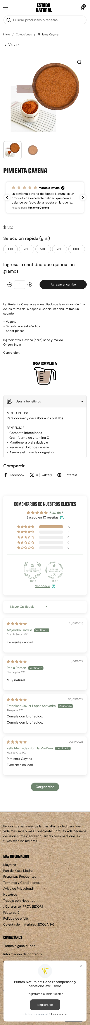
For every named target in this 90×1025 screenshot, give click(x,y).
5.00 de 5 (56, 513)
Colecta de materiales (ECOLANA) (28, 924)
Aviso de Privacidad (18, 888)
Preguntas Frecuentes (19, 876)
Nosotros (10, 894)
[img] (17, 624)
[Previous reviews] (7, 197)
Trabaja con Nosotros (19, 900)
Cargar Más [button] (45, 787)
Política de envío (15, 918)
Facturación (12, 912)
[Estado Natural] (44, 7)
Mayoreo (9, 865)
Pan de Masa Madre (18, 870)
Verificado (42, 586)
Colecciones (24, 34)
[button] (82, 7)
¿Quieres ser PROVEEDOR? (23, 906)
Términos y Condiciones (21, 883)
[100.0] (32, 570)
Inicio (6, 34)
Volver (13, 44)
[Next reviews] (83, 197)
